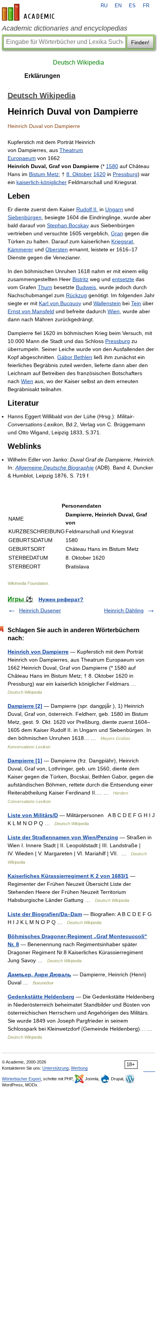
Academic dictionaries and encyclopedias (64, 28)
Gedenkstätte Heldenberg (41, 997)
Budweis (86, 287)
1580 (112, 166)
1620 (99, 174)
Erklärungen (42, 76)
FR (146, 5)
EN (118, 5)
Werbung (79, 1068)
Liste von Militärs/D (33, 815)
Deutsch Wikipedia (78, 62)
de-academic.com (29, 12)
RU (104, 5)
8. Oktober (79, 174)
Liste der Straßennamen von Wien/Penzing (63, 837)
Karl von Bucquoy (60, 303)
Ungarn (114, 209)
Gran (117, 233)
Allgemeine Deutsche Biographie (54, 468)
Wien (113, 311)
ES (132, 5)
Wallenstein (107, 303)
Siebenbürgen (25, 217)
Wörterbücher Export (21, 1078)
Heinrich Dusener (40, 610)
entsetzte (123, 279)
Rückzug (76, 295)
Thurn (45, 287)
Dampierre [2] (25, 706)
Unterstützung (55, 1068)
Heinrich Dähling (124, 610)
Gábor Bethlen (74, 357)
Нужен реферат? (60, 599)
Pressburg (125, 174)
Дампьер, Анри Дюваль (39, 974)
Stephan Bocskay (68, 225)
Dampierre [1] (25, 760)
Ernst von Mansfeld (31, 311)
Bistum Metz (44, 174)
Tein (136, 303)
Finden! (140, 42)
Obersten (56, 249)
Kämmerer (20, 249)
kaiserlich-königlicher (41, 182)
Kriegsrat (122, 241)
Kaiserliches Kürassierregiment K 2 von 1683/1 (68, 876)
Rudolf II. (87, 209)
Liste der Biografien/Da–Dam (45, 914)
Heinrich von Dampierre (38, 652)
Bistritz (80, 279)
